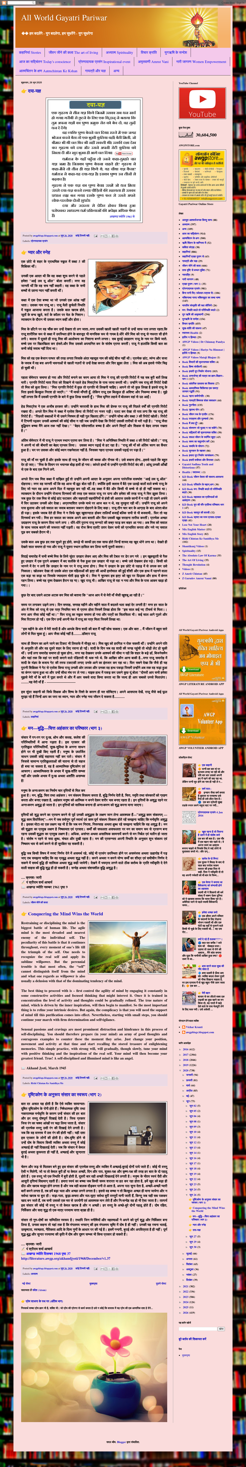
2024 (186, 1302)
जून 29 (193, 1242)
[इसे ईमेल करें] (102, 236)
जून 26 (193, 1195)
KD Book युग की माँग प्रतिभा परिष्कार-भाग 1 (203, 506)
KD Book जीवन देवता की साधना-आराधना (202, 477)
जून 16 (193, 1158)
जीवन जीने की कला (39, 902)
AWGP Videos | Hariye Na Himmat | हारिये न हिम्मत (203, 351)
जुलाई (189, 1253)
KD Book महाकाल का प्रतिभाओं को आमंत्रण (200, 498)
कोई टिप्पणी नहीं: (83, 235)
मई (188, 1096)
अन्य (116, 70)
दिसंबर (189, 1280)
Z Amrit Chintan (192, 574)
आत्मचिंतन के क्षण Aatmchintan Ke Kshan (48, 70)
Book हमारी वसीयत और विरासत (197, 460)
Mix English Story (192, 534)
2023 (186, 1297)
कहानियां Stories (30, 52)
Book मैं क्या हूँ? (190, 423)
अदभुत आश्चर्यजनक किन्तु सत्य (197, 220)
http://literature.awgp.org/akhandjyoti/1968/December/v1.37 (65, 1258)
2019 (186, 1065)
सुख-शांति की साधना (191, 328)
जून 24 (193, 1189)
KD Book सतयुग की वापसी (195, 512)
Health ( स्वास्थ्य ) (192, 472)
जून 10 (193, 1132)
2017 (186, 1055)
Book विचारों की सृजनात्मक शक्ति (198, 362)
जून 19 (193, 1174)
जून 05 (193, 1111)
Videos (186, 569)
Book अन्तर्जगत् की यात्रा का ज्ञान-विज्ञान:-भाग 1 (203, 377)
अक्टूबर (190, 1269)
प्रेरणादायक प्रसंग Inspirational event (104, 61)
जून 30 (193, 1247)
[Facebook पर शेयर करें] (113, 236)
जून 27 (193, 1236)
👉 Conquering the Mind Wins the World (62, 913)
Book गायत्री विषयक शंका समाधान (199, 400)
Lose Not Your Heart (194, 525)
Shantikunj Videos (193, 546)
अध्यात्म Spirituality (119, 52)
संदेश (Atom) (39, 1290)
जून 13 (193, 1147)
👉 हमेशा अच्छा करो (207, 912)
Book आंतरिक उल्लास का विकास (198, 383)
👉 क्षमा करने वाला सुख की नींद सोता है (211, 967)
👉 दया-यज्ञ (31, 90)
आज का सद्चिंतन (190, 233)
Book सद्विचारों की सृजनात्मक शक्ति (199, 432)
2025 (186, 1307)
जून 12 (193, 1142)
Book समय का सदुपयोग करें (195, 441)
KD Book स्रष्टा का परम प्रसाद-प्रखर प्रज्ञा (201, 518)
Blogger (121, 1442)
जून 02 (193, 1106)
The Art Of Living (193, 560)
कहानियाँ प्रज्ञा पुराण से (193, 256)
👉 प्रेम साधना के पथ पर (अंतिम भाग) (42, 1301)
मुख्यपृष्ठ (93, 1283)
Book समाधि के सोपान (193, 446)
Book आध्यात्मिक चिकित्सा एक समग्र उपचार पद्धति (200, 389)
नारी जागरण (188, 279)
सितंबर (189, 1264)
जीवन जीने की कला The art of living (73, 52)
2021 (186, 1286)
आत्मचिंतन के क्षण (190, 238)
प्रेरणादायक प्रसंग (39, 241)
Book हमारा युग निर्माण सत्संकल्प (198, 455)
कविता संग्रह (188, 247)
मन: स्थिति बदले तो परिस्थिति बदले (198, 310)
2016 (186, 1049)
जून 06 (193, 1116)
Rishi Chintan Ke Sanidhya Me (47, 1083)
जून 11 (193, 1137)
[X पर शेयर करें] (109, 236)
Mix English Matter (193, 529)
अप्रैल (189, 1090)
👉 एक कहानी (205, 765)
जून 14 (193, 1153)
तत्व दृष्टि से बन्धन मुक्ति (193, 270)
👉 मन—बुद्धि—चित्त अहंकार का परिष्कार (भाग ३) (61, 728)
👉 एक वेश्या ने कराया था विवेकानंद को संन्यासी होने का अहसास (210, 885)
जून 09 (193, 1127)
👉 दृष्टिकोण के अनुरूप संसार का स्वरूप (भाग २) (61, 1094)
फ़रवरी (189, 1080)
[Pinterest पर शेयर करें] (117, 236)
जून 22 (193, 1179)
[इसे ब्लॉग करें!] (106, 236)
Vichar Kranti (194, 1027)
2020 (186, 1070)
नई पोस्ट (26, 1283)
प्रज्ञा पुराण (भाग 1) (191, 284)
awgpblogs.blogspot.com (200, 1032)
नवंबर (189, 1275)
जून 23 (193, 1184)
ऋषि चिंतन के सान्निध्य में (194, 243)
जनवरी (190, 1075)
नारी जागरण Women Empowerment (201, 61)
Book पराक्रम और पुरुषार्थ (195, 419)
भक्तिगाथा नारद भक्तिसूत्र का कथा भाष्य (201, 297)
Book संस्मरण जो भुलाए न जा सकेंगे (199, 428)
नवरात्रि (186, 275)
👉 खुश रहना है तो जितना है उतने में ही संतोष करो (210, 833)
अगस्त (189, 1259)
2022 (186, 1291)
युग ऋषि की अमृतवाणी (192, 314)
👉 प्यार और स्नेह (35, 252)
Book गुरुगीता (189, 405)
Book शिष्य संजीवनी (192, 366)
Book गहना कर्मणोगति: (193, 396)
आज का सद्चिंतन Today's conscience (45, 61)
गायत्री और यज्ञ (95, 70)
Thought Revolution (193, 565)
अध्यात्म (34, 1273)
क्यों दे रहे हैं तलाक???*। (210, 939)
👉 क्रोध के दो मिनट (208, 858)
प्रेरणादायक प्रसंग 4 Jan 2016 (210, 813)
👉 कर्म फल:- (205, 789)
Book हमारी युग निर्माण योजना (196, 371)
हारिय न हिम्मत (189, 337)
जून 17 (193, 1163)
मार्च (188, 1085)
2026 (186, 1313)
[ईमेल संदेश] (95, 235)
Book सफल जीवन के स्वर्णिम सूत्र (198, 437)
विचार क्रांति (149, 52)
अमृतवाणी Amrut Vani (153, 61)
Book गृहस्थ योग (190, 409)
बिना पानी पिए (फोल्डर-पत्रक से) (198, 293)
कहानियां (34, 716)
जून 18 (193, 1168)
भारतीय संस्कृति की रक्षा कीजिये (197, 305)
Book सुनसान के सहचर (193, 451)
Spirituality (189, 551)
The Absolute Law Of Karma (199, 555)
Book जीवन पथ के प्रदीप (194, 414)
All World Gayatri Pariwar (64, 17)
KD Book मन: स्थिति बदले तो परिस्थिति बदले (202, 490)
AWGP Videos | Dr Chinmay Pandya (203, 342)
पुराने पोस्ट (161, 1283)
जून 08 (193, 1121)
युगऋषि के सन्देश (176, 52)
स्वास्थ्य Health (190, 333)
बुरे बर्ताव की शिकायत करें (192, 1339)
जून (188, 1101)
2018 (186, 1060)
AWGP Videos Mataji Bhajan (199, 357)
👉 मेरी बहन (204, 993)
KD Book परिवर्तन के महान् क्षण (198, 484)
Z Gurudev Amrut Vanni (196, 578)
